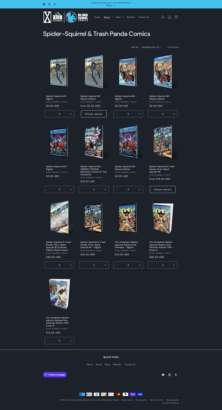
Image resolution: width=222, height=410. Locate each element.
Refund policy (127, 400)
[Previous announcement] (85, 4)
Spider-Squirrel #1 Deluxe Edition (90, 97)
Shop (107, 364)
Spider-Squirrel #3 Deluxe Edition (125, 168)
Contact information (171, 403)
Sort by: (135, 47)
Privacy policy (141, 400)
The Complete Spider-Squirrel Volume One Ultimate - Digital (127, 245)
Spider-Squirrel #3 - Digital (57, 168)
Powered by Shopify (111, 400)
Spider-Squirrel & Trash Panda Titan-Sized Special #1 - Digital (93, 245)
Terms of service (156, 400)
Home (90, 364)
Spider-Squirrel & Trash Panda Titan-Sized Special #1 (162, 169)
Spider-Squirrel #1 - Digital (57, 97)
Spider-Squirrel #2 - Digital (126, 97)
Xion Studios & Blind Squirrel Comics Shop (84, 400)
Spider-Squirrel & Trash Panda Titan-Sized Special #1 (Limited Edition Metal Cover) (58, 246)
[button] (108, 17)
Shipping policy (172, 400)
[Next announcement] (137, 4)
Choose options (93, 113)
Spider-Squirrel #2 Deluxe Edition (159, 97)
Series (99, 364)
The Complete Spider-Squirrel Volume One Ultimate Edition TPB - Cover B (58, 321)
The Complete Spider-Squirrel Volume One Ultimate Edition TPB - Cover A (161, 246)
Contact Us (130, 364)
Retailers (117, 364)
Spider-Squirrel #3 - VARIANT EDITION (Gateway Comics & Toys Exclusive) (93, 170)
